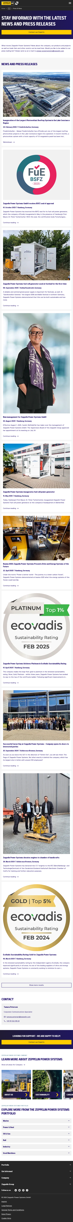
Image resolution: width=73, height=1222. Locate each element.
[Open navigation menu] (69, 3)
